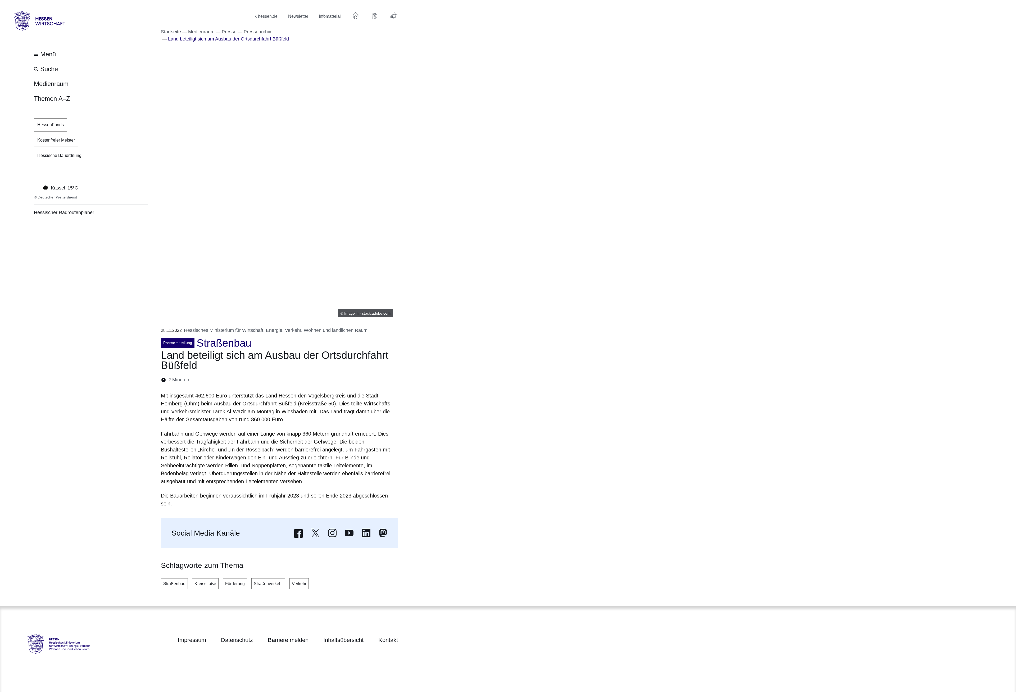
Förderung (235, 583)
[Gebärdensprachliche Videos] (374, 16)
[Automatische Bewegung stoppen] (37, 187)
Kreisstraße (205, 583)
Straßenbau (174, 583)
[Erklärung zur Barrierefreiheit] (393, 16)
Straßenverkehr (268, 583)
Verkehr (299, 583)
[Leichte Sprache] (355, 16)
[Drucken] (238, 380)
